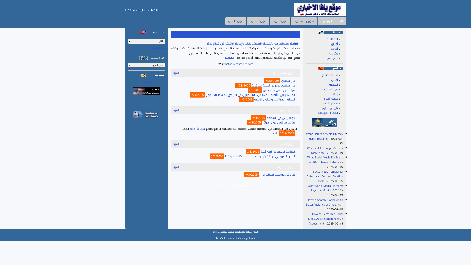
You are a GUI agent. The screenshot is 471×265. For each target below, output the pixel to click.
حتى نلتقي (331, 58)
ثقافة (334, 48)
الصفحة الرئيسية (332, 21)
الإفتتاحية (332, 39)
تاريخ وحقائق (330, 108)
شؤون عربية (280, 21)
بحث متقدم (158, 47)
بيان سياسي (288, 80)
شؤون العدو (235, 21)
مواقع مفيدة (329, 89)
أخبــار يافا (232, 238)
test (274, 133)
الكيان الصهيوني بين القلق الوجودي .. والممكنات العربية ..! (260, 156)
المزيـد (229, 57)
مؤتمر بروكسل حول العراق (279, 122)
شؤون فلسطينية (304, 21)
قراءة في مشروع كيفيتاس (279, 90)
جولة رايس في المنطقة (280, 118)
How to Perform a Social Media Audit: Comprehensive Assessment (325, 218)
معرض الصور (330, 103)
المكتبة (333, 84)
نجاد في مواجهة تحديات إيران (277, 174)
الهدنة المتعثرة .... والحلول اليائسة (274, 99)
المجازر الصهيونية (328, 112)
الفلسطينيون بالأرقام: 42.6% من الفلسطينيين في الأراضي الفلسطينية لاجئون (250, 95)
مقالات (333, 53)
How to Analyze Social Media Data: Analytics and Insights (324, 202)
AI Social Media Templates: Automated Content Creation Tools (325, 176)
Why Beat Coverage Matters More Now (325, 150)
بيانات (335, 94)
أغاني (334, 79)
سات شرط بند (197, 128)
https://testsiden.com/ (235, 64)
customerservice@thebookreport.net (235, 185)
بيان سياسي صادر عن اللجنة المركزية (273, 85)
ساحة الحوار (331, 98)
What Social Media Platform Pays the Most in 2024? (325, 188)
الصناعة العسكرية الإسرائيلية (278, 151)
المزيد (176, 73)
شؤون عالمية (258, 21)
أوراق (334, 44)
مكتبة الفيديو (330, 75)
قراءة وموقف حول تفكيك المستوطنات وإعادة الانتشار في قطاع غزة (252, 43)
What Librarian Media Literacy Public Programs (324, 136)
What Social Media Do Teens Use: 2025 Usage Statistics (325, 160)
